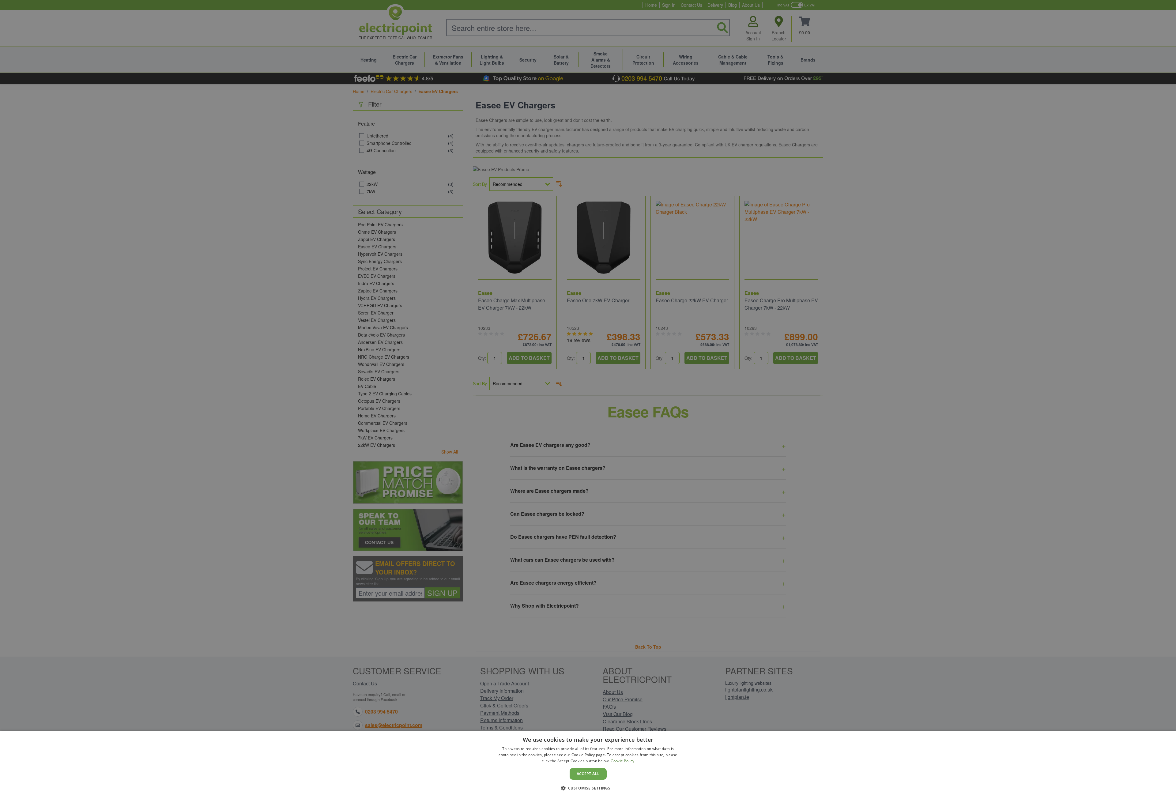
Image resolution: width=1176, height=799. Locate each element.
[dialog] (588, 765)
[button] (588, 788)
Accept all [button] (588, 773)
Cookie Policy (622, 760)
